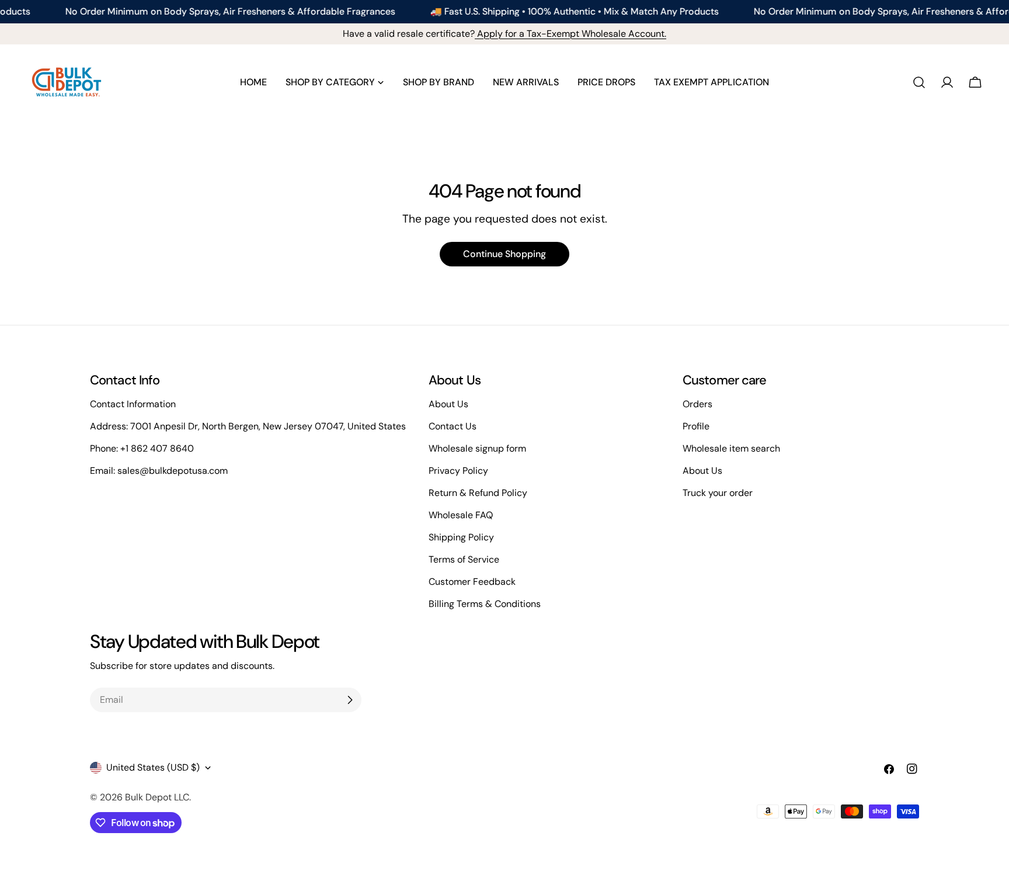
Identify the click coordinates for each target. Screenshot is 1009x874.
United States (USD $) (153, 767)
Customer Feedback (472, 581)
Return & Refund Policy (478, 493)
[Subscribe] (349, 699)
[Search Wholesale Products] (919, 82)
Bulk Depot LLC (157, 797)
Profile (696, 426)
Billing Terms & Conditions (485, 604)
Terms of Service (464, 559)
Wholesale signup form (477, 448)
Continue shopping (504, 254)
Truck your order (718, 493)
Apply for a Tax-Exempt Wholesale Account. (570, 33)
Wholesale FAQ (461, 515)
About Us (448, 404)
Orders (697, 404)
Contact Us (452, 426)
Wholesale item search (731, 448)
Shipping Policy (461, 537)
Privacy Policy (458, 470)
